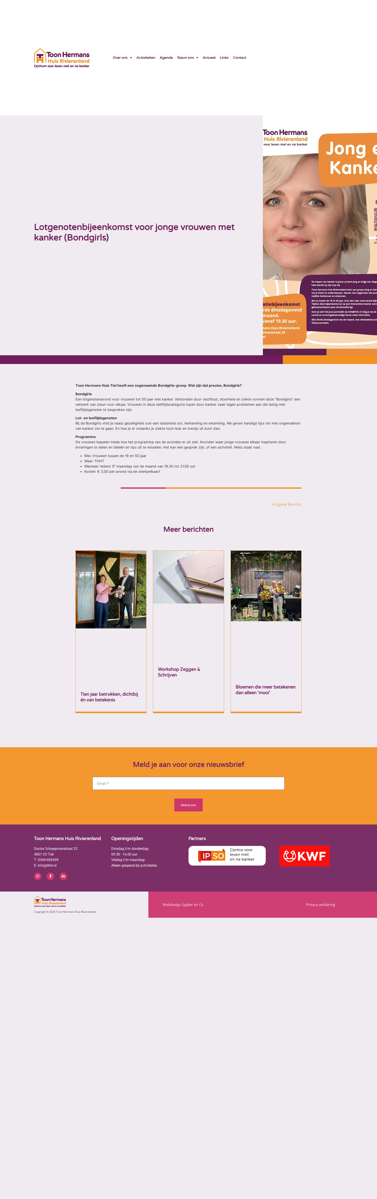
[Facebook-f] (50, 799)
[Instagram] (37, 799)
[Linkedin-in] (63, 799)
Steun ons (185, 57)
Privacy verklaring (320, 827)
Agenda (166, 57)
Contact (239, 57)
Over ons (120, 57)
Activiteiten (145, 57)
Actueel (209, 57)
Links (224, 57)
